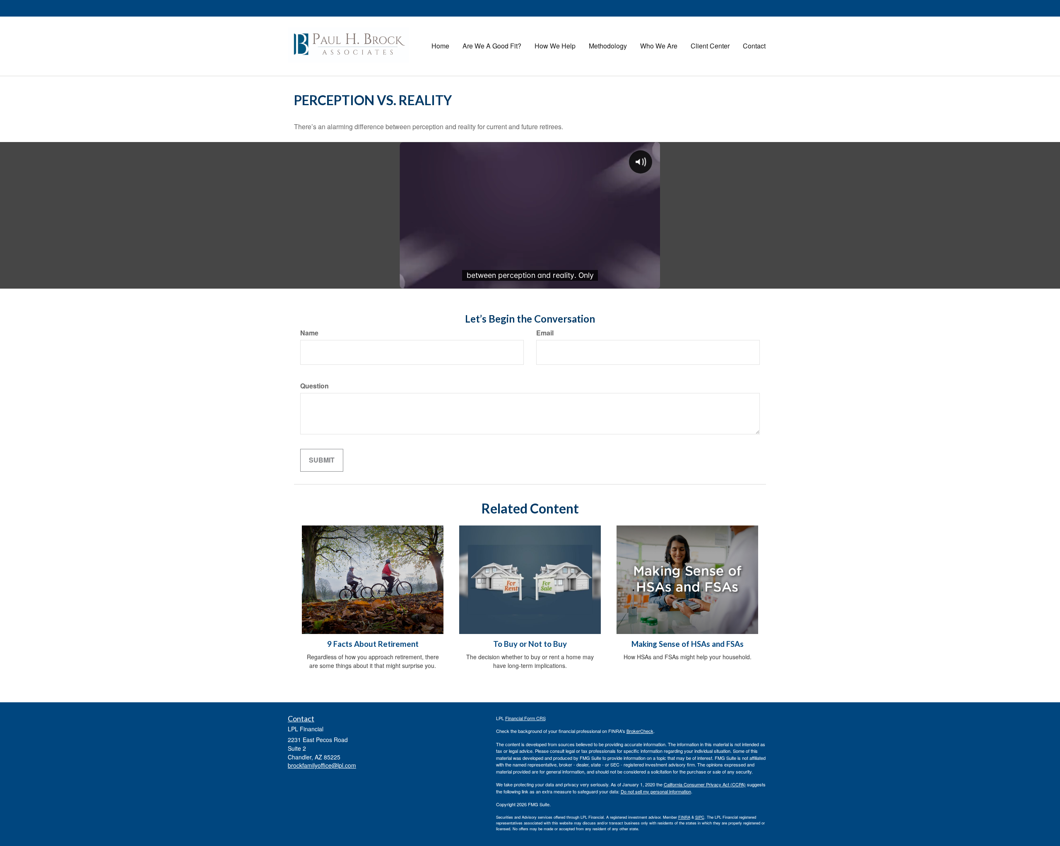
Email (545, 332)
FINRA (684, 817)
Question (314, 385)
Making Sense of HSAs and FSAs (687, 643)
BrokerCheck (639, 731)
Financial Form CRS (525, 718)
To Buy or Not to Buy (530, 643)
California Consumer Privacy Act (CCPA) (705, 784)
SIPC (699, 817)
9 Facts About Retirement (373, 643)
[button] (492, 46)
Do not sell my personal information (656, 791)
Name (309, 332)
